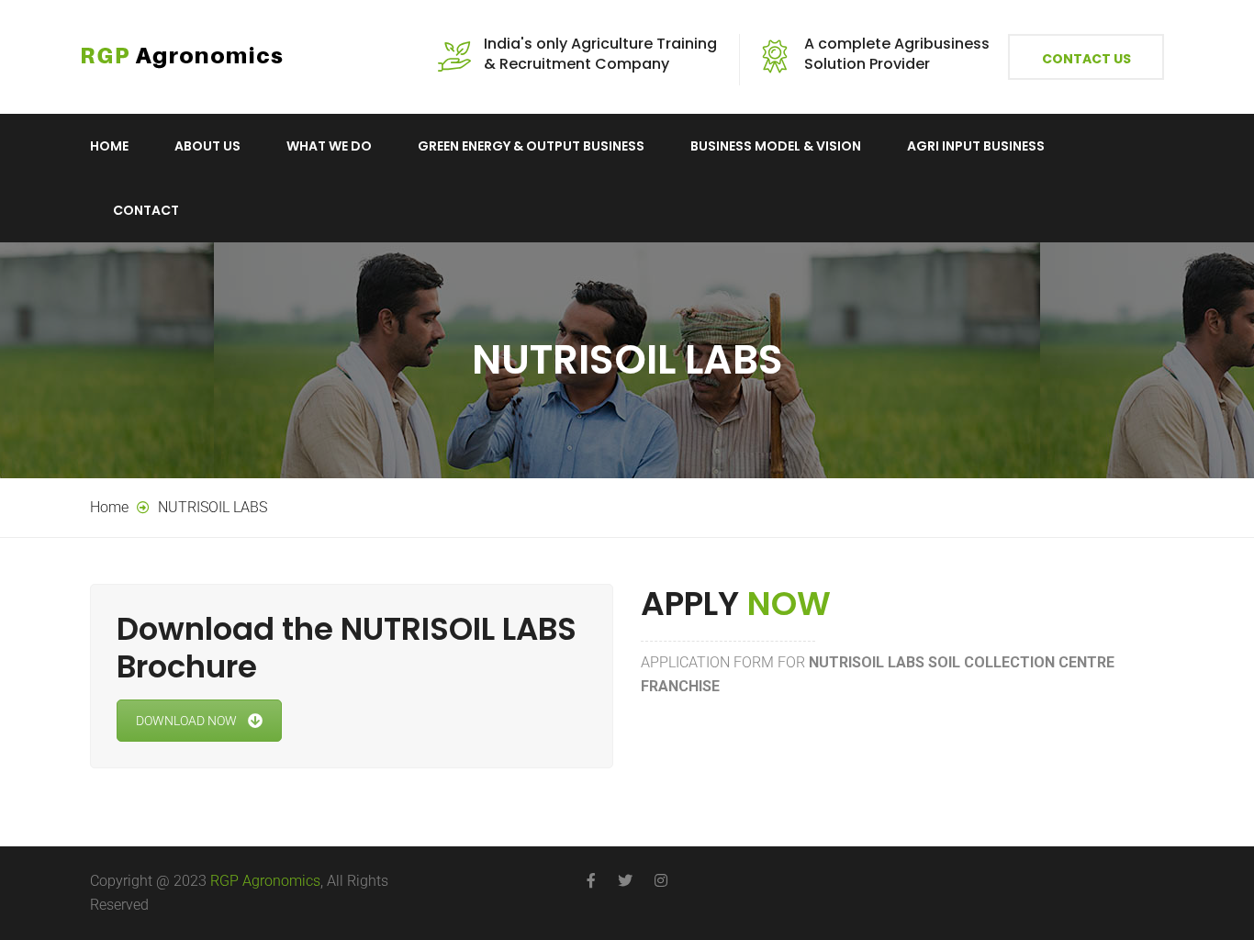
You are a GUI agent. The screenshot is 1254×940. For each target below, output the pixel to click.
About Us (207, 146)
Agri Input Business (976, 146)
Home (109, 146)
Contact (146, 210)
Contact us (1086, 59)
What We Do (329, 146)
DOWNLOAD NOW (186, 720)
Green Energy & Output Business (531, 146)
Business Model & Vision (775, 146)
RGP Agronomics (265, 881)
